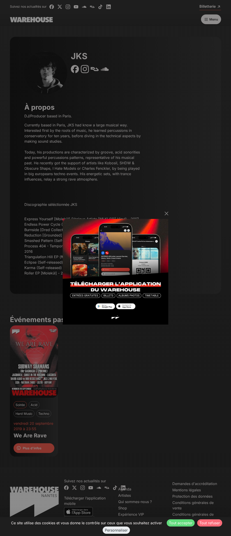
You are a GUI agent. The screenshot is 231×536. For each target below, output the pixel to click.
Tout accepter (180, 523)
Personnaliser (116, 530)
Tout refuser (209, 523)
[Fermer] (166, 213)
